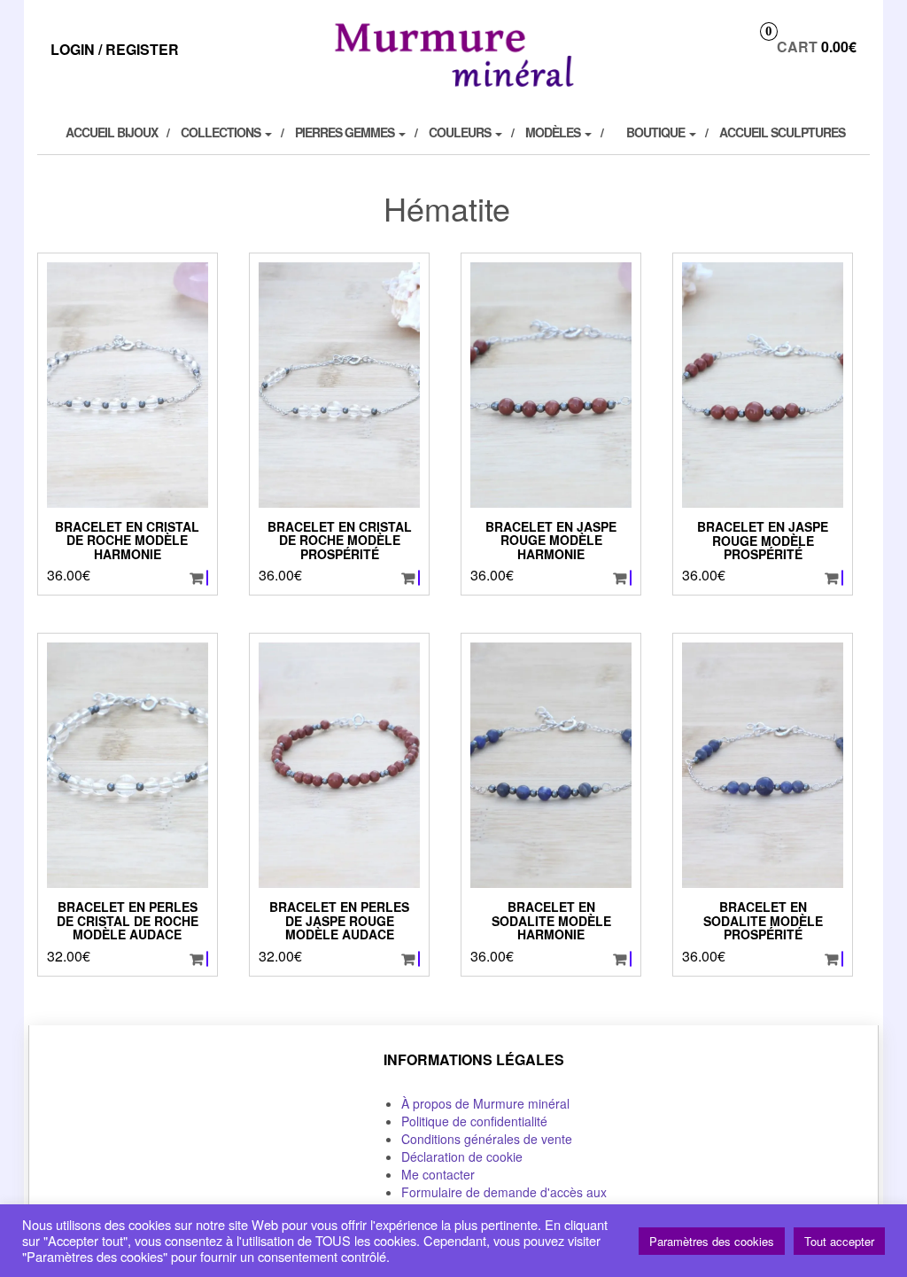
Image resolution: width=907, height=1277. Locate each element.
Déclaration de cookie (462, 1156)
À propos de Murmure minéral (485, 1103)
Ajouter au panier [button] (207, 578)
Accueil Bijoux (112, 132)
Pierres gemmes (346, 132)
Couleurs (461, 132)
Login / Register (114, 49)
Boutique (656, 132)
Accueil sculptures (782, 132)
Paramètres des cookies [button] (711, 1241)
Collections (222, 132)
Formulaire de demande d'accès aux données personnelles (504, 1201)
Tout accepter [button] (839, 1241)
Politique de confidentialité (474, 1121)
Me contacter (438, 1174)
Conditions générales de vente (486, 1139)
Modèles (554, 132)
